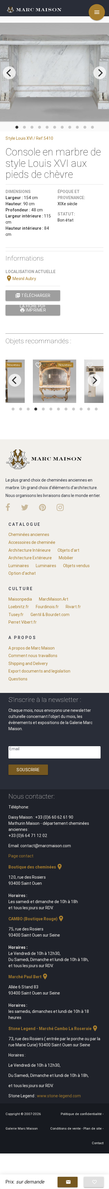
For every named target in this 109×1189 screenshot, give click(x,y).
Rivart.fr (73, 606)
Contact (97, 1143)
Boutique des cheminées (35, 867)
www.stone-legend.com (59, 1095)
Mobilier (66, 557)
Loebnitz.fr (18, 606)
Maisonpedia (20, 599)
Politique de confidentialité (82, 1114)
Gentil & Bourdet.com (50, 614)
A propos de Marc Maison (31, 648)
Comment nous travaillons (32, 655)
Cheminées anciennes (28, 534)
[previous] (9, 72)
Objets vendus (76, 565)
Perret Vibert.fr (22, 622)
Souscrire (28, 769)
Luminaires (18, 565)
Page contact (20, 856)
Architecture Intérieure (29, 550)
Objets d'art (68, 550)
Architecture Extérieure (30, 557)
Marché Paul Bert (28, 976)
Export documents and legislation (39, 671)
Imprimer (33, 310)
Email (14, 748)
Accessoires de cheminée (31, 542)
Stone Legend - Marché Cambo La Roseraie (53, 1028)
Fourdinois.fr (47, 606)
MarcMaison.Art (53, 599)
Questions (17, 679)
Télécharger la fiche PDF (33, 297)
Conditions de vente (66, 1128)
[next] (99, 72)
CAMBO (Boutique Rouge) (36, 918)
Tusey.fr (16, 614)
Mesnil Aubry (21, 278)
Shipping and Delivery (28, 663)
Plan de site (93, 1128)
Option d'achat (22, 573)
